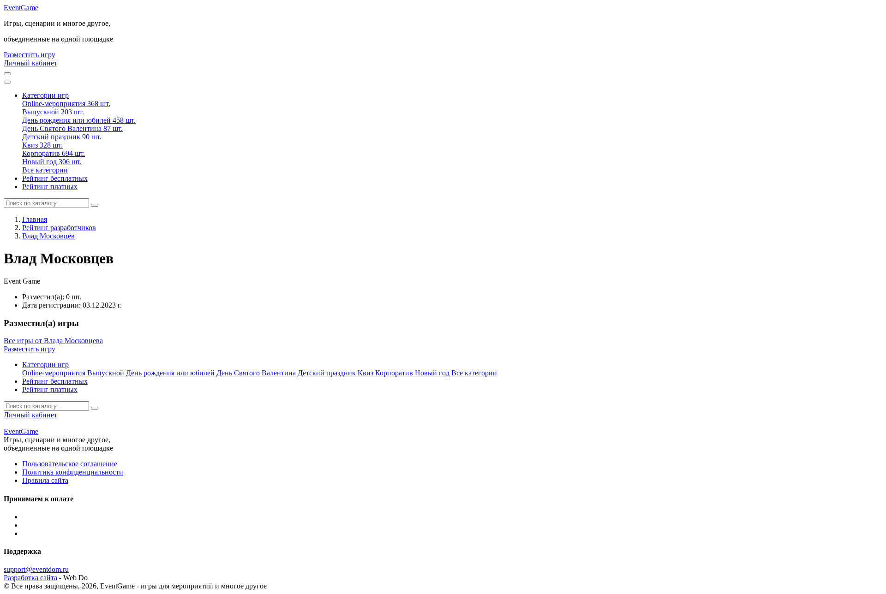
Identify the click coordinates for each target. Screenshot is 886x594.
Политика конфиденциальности (72, 472)
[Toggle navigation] (7, 82)
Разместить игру (29, 55)
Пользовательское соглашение (69, 464)
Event (21, 8)
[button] (45, 95)
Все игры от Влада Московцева (53, 341)
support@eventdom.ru (36, 569)
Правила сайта (45, 480)
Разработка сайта (30, 578)
